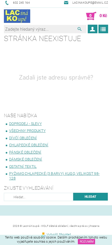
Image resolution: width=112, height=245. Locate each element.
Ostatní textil (22, 166)
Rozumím (87, 241)
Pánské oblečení (25, 152)
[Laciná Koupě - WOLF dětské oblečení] (17, 16)
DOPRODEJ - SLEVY (25, 124)
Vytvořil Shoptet (59, 234)
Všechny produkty (27, 131)
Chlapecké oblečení (28, 145)
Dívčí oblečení (23, 138)
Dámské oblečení (25, 159)
